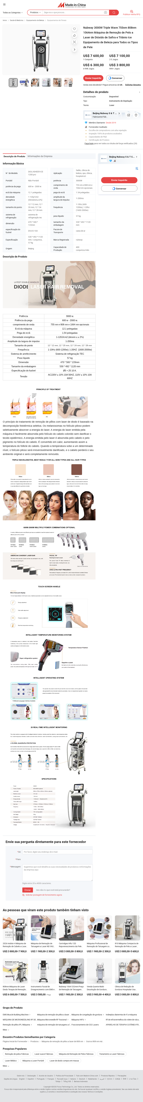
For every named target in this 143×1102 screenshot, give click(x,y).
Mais (5, 1065)
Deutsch (82, 1079)
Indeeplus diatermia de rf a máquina (121, 1014)
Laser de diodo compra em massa (64, 1060)
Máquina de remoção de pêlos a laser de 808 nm (58, 1014)
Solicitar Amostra (133, 85)
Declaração (31, 1076)
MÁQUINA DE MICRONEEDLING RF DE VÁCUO (20, 1019)
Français (50, 1079)
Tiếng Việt (67, 1081)
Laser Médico (11, 1060)
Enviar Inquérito (93, 78)
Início (5, 20)
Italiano (73, 1079)
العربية (102, 1079)
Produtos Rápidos (108, 1076)
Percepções (122, 1076)
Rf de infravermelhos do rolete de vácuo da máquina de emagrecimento (123, 1019)
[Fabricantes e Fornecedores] (72, 5)
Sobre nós (20, 1076)
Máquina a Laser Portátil (33, 1060)
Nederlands (92, 1079)
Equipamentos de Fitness (56, 20)
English (22, 1079)
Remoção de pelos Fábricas (17, 1054)
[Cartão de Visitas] (137, 168)
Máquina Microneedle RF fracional (52, 1019)
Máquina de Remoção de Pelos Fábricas (76, 1054)
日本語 (117, 1079)
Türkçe (57, 1081)
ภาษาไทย (132, 1079)
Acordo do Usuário (46, 1076)
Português (41, 1079)
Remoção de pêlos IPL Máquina (16, 1024)
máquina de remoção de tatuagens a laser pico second (54, 1024)
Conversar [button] (117, 78)
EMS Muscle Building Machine (15, 1014)
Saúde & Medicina (16, 20)
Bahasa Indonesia (81, 1081)
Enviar (28, 890)
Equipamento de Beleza (35, 20)
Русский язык (62, 1079)
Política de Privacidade (64, 1076)
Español (31, 1079)
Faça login (89, 143)
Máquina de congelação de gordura (87, 1014)
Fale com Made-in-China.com (87, 1076)
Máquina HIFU (78, 1019)
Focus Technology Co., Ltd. (67, 1087)
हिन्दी (124, 1079)
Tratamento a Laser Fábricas (111, 1054)
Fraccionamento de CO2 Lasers (85, 1024)
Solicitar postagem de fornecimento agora (42, 894)
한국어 (109, 1079)
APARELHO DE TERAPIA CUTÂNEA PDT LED (123, 1024)
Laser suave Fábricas (44, 1054)
